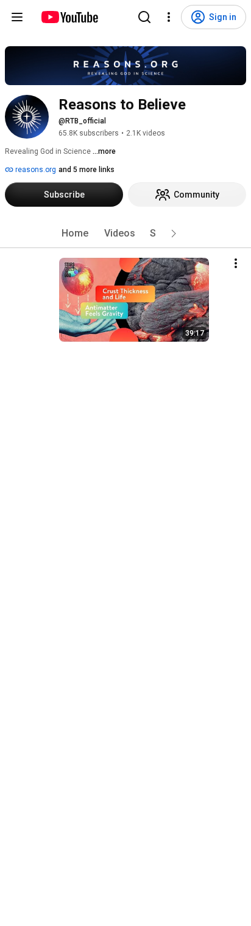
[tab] (75, 233)
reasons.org (34, 169)
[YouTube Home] (69, 17)
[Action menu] (236, 263)
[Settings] (168, 17)
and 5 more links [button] (86, 169)
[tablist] (125, 233)
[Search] (144, 17)
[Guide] (17, 17)
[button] (173, 233)
